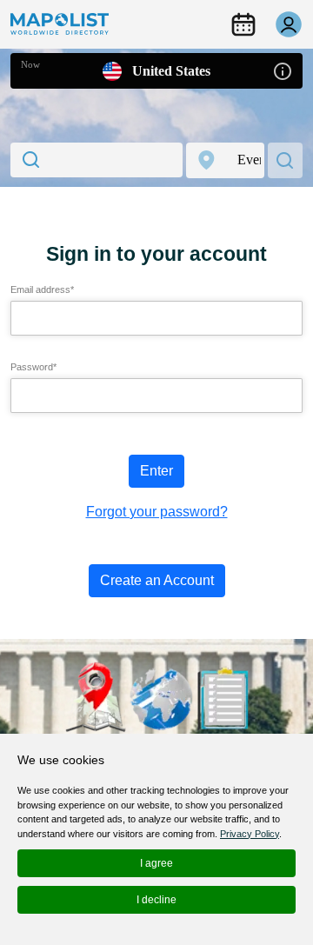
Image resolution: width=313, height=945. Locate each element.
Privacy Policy (249, 834)
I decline (156, 900)
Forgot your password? (157, 511)
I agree (156, 863)
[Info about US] (282, 70)
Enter (156, 470)
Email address (42, 289)
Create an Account (157, 580)
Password (33, 367)
